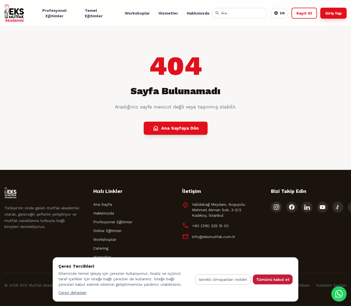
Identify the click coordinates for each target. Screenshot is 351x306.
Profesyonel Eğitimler (54, 13)
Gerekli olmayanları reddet (223, 279)
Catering (100, 248)
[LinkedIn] (307, 207)
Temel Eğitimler (94, 13)
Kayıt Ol (304, 13)
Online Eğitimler (107, 230)
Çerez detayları (72, 292)
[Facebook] (291, 207)
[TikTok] (337, 207)
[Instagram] (276, 207)
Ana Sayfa (102, 204)
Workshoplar (137, 13)
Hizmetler (168, 13)
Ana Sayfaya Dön (175, 128)
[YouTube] (322, 207)
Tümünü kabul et (272, 279)
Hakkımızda (198, 13)
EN (279, 13)
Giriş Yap (333, 13)
